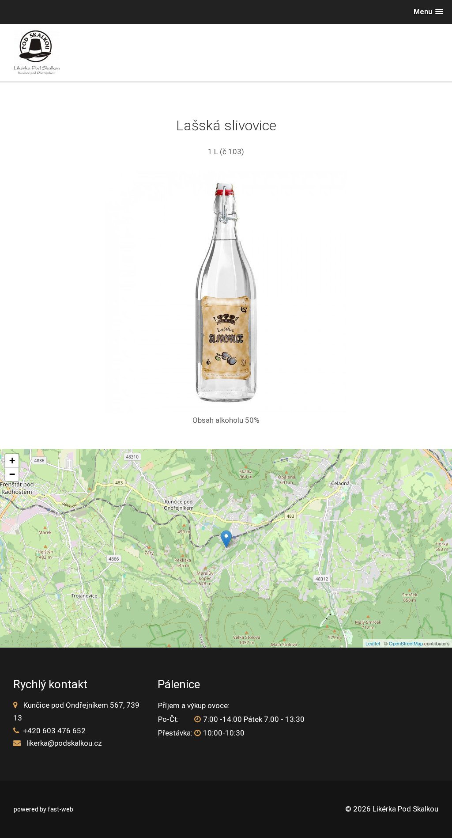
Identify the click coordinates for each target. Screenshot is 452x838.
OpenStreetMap (406, 643)
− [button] (12, 474)
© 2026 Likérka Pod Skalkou (391, 808)
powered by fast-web (43, 809)
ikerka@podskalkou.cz (65, 743)
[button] (428, 11)
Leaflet (372, 643)
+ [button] (12, 460)
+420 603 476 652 (54, 730)
